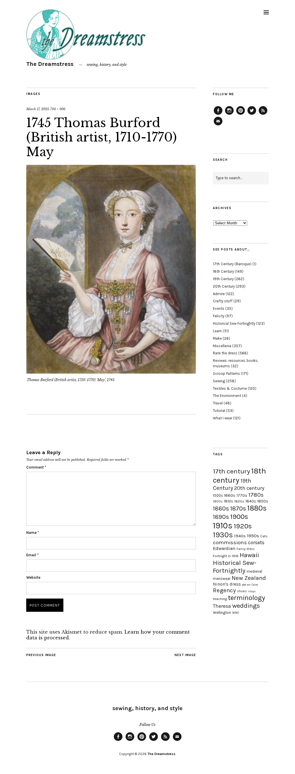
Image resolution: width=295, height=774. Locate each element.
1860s (221, 508)
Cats (264, 536)
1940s (240, 535)
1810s (228, 501)
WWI (235, 613)
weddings (246, 605)
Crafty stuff (222, 301)
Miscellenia (222, 346)
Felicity (218, 316)
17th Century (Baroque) (232, 264)
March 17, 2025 (37, 109)
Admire (219, 294)
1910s (222, 525)
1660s (229, 495)
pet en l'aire (250, 584)
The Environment (227, 395)
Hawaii (249, 555)
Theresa (222, 606)
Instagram (229, 114)
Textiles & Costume (230, 388)
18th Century (223, 271)
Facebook (218, 114)
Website (33, 577)
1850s (262, 501)
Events (218, 308)
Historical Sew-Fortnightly (234, 566)
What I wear (222, 418)
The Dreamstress (49, 64)
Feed (263, 114)
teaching (220, 599)
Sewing (219, 381)
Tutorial (219, 410)
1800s (218, 501)
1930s (223, 534)
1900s (239, 517)
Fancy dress (246, 549)
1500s (218, 495)
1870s (238, 508)
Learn (217, 331)
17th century (231, 471)
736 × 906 (57, 109)
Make (217, 338)
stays (252, 591)
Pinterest (240, 114)
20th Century (224, 286)
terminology (246, 598)
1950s (253, 535)
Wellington (222, 612)
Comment (36, 467)
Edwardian (224, 548)
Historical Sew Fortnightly (234, 323)
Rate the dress (225, 353)
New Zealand (249, 577)
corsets (256, 542)
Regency (224, 590)
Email (32, 555)
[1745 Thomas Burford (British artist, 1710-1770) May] (111, 372)
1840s (250, 501)
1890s (221, 516)
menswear (221, 578)
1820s (239, 501)
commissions (230, 542)
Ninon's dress (227, 584)
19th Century (223, 279)
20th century (249, 488)
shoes (242, 591)
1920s (243, 526)
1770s (242, 495)
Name (32, 532)
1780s (256, 494)
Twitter (251, 114)
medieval (254, 571)
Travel (218, 403)
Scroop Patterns (226, 373)
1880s (257, 508)
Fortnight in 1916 (226, 556)
